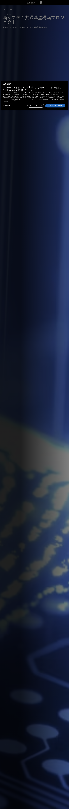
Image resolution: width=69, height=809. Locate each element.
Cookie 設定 (6, 105)
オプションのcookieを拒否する (36, 105)
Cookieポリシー (14, 101)
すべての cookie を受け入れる (55, 105)
